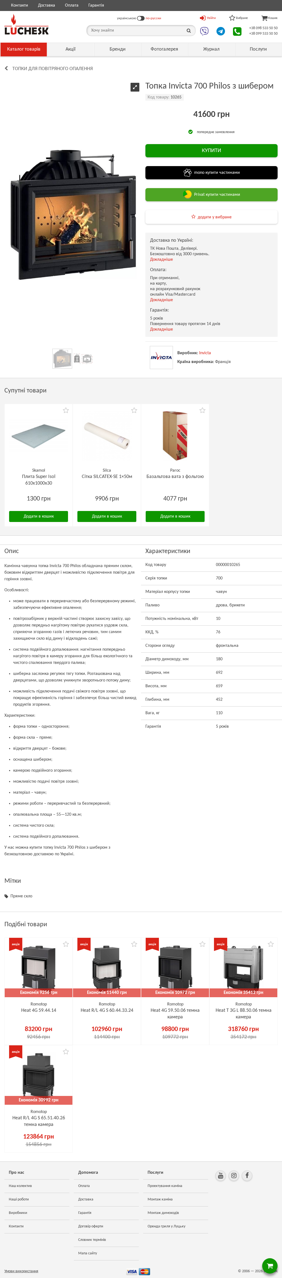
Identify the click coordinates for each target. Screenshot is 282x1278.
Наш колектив (20, 1186)
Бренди (118, 49)
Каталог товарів (23, 49)
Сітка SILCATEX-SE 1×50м (107, 476)
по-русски (153, 18)
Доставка (46, 5)
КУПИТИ (211, 150)
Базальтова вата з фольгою (175, 476)
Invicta (205, 353)
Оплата (71, 5)
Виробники (18, 1213)
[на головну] (26, 24)
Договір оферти (90, 1226)
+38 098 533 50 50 (263, 28)
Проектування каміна (165, 1186)
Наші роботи (19, 1199)
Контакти (19, 5)
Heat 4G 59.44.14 (38, 1010)
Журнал (211, 49)
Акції (70, 49)
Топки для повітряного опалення (52, 69)
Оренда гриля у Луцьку (166, 1226)
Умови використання (21, 1271)
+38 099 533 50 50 (263, 34)
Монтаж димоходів (163, 1213)
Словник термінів (92, 1240)
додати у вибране (215, 217)
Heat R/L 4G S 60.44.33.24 (107, 1010)
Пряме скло (21, 896)
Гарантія (96, 5)
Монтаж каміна (160, 1199)
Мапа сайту (87, 1253)
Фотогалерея (164, 49)
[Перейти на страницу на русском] (141, 18)
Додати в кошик (39, 516)
